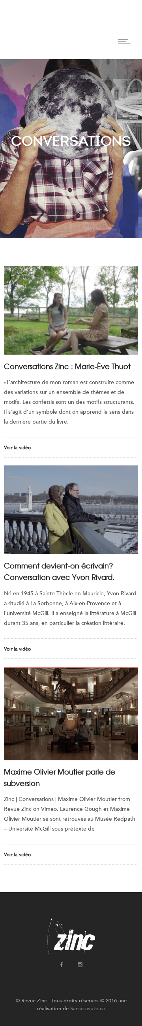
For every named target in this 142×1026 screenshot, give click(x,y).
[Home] (14, 49)
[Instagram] (79, 964)
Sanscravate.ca (87, 1008)
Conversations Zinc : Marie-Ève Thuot (67, 366)
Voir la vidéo (17, 447)
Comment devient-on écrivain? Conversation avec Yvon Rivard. (59, 571)
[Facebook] (61, 964)
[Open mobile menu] (126, 41)
